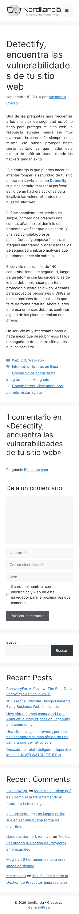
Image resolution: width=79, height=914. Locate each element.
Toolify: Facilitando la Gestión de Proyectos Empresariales (38, 842)
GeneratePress (39, 907)
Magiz (11, 859)
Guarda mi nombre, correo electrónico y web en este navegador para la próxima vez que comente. (41, 594)
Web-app (36, 360)
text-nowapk (17, 791)
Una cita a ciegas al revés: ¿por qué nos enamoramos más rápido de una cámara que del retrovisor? (37, 737)
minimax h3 (16, 876)
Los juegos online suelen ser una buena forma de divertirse (35, 820)
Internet (18, 366)
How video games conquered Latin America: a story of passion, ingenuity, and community (38, 719)
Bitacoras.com (36, 470)
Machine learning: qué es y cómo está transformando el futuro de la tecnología (38, 797)
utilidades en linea (42, 366)
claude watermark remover (29, 836)
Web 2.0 (19, 360)
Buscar (12, 642)
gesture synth (17, 814)
